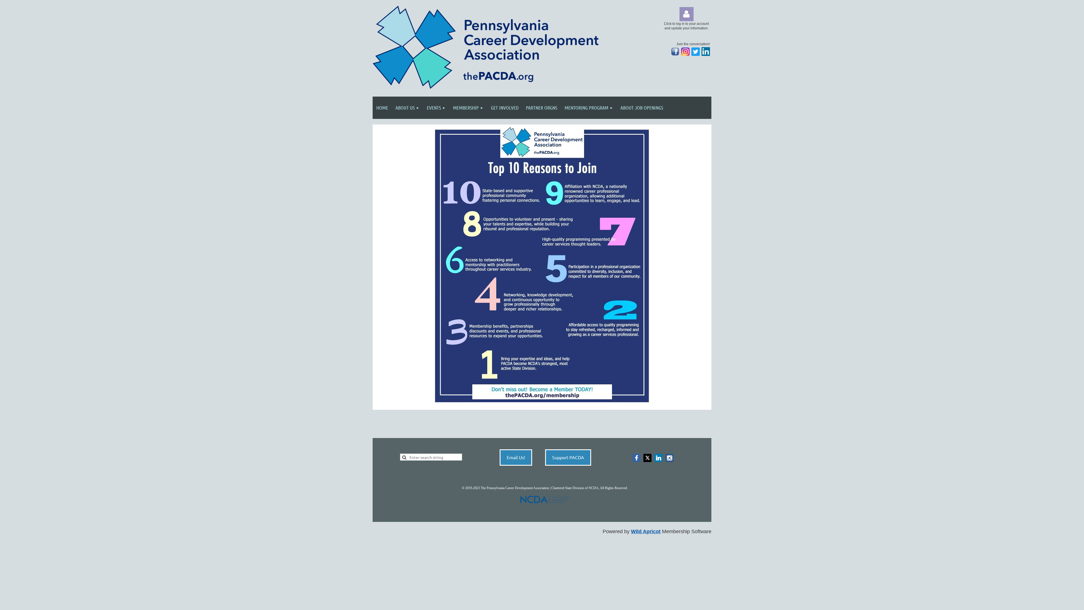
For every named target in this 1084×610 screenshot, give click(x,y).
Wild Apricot (646, 531)
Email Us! (516, 457)
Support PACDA (568, 457)
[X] (647, 458)
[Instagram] (685, 55)
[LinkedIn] (705, 55)
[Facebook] (636, 458)
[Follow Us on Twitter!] (695, 55)
